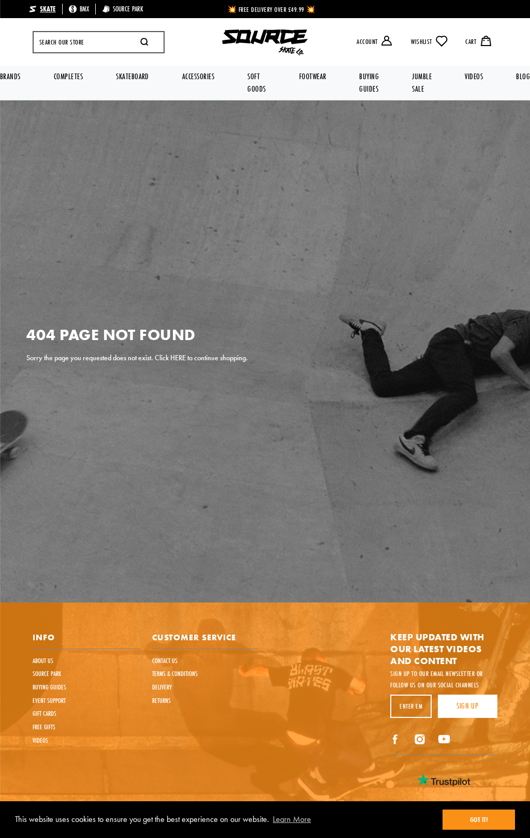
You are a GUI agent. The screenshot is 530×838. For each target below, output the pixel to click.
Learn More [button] (292, 819)
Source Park (47, 673)
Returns (161, 700)
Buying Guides (369, 82)
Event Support (49, 700)
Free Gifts (44, 726)
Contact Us (165, 660)
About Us (43, 660)
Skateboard (132, 76)
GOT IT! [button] (479, 819)
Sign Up (467, 705)
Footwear (313, 76)
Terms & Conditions (175, 673)
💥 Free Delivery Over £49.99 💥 (271, 9)
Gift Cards (44, 713)
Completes (68, 76)
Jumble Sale (422, 82)
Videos (474, 76)
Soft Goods (256, 82)
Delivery (162, 687)
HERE (178, 357)
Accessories (198, 76)
